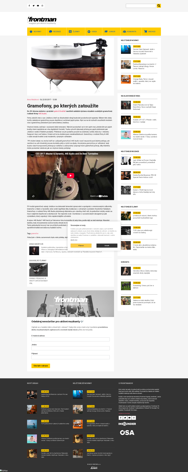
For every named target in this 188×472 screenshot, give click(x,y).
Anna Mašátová (33, 100)
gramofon (34, 233)
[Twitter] (34, 6)
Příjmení (34, 354)
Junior (112, 31)
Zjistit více (74, 240)
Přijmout (81, 245)
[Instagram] (42, 6)
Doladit (107, 245)
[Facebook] (29, 6)
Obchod (151, 31)
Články (76, 31)
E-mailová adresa (38, 336)
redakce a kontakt (124, 413)
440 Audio (43, 114)
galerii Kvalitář (60, 111)
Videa (94, 31)
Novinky (37, 31)
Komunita (131, 31)
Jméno (34, 345)
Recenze (57, 31)
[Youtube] (38, 6)
